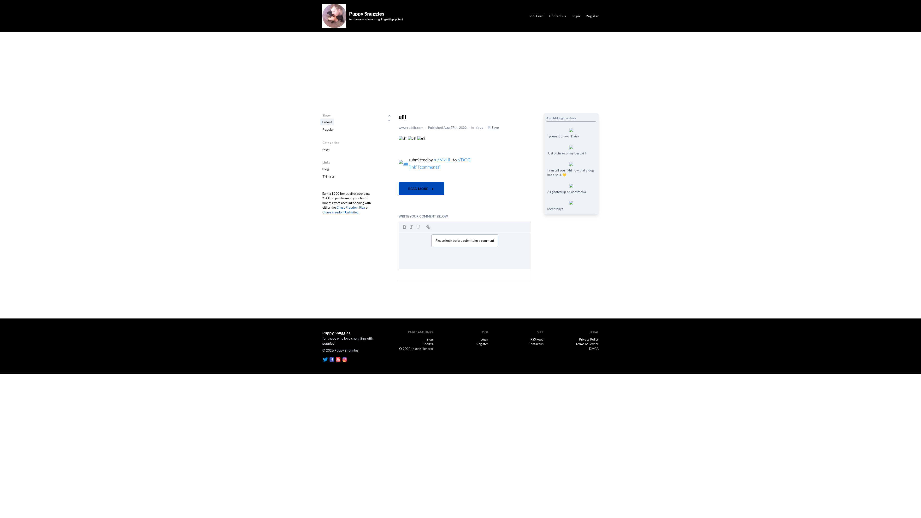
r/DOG (464, 159)
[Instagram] (345, 359)
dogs (326, 149)
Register (592, 16)
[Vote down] (389, 120)
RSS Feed (536, 16)
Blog (325, 169)
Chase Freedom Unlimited (340, 212)
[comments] (429, 167)
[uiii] (402, 138)
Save (495, 127)
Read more (418, 189)
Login (576, 16)
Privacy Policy (589, 339)
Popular (328, 129)
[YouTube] (338, 359)
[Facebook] (332, 359)
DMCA (594, 349)
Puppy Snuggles (336, 332)
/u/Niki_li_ (443, 159)
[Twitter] (325, 359)
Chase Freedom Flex (351, 207)
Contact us (557, 16)
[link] (413, 167)
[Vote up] (389, 115)
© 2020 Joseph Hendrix (416, 349)
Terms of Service (587, 344)
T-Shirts (328, 176)
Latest (327, 122)
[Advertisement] (460, 67)
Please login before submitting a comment (465, 240)
